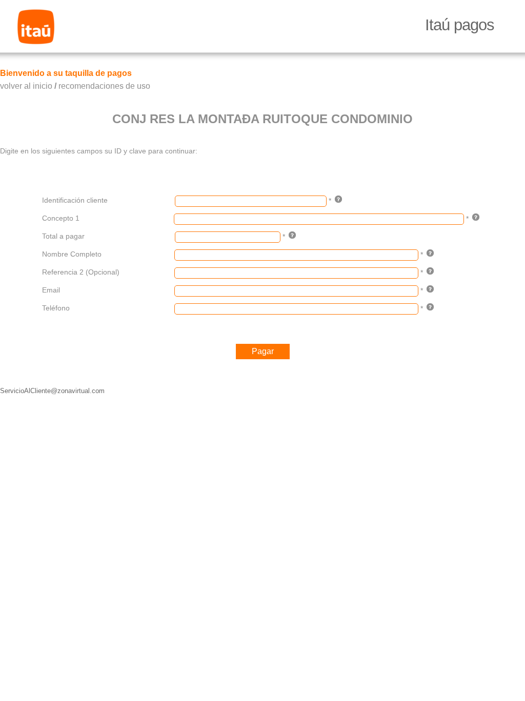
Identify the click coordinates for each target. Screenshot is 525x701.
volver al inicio (26, 86)
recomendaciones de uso (104, 86)
